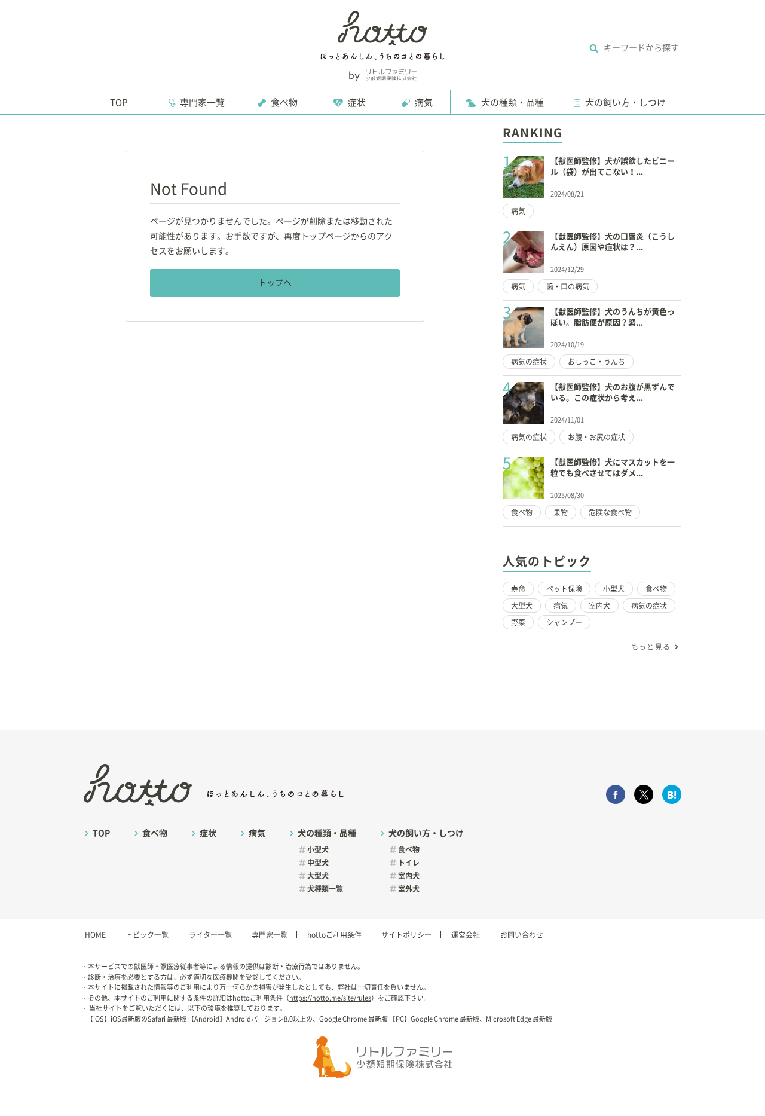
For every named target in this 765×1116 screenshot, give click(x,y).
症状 (357, 102)
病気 (424, 102)
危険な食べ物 (610, 512)
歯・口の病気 (567, 286)
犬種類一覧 (325, 888)
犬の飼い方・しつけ (625, 102)
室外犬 (409, 888)
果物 (560, 512)
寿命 (518, 588)
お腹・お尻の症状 (596, 437)
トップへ (275, 283)
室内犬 (599, 605)
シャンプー (564, 622)
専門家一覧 (202, 102)
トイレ (409, 862)
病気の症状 (529, 361)
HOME (95, 934)
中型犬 (318, 862)
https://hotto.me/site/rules (330, 998)
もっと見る (651, 646)
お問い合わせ (521, 934)
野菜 (518, 622)
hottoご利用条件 (334, 934)
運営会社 (465, 934)
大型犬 (522, 605)
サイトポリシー (406, 934)
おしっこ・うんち (596, 361)
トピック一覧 (147, 934)
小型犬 (614, 588)
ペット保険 (564, 588)
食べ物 (284, 102)
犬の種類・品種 (512, 102)
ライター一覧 (210, 934)
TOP (118, 102)
